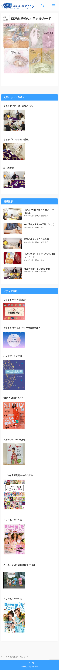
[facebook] (26, 663)
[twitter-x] (29, 663)
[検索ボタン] (42, 5)
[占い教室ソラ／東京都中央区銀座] (17, 5)
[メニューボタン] (53, 5)
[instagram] (33, 663)
